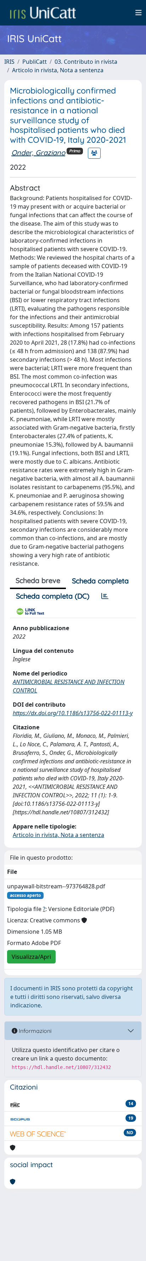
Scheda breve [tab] (38, 580)
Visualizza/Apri (31, 957)
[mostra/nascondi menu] (138, 12)
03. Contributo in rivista (86, 62)
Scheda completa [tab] (100, 580)
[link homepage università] (43, 12)
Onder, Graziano (38, 152)
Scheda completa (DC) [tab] (52, 596)
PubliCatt (34, 62)
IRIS (9, 62)
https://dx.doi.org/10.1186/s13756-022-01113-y (73, 713)
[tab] (104, 596)
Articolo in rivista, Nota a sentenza (57, 70)
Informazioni (34, 1030)
